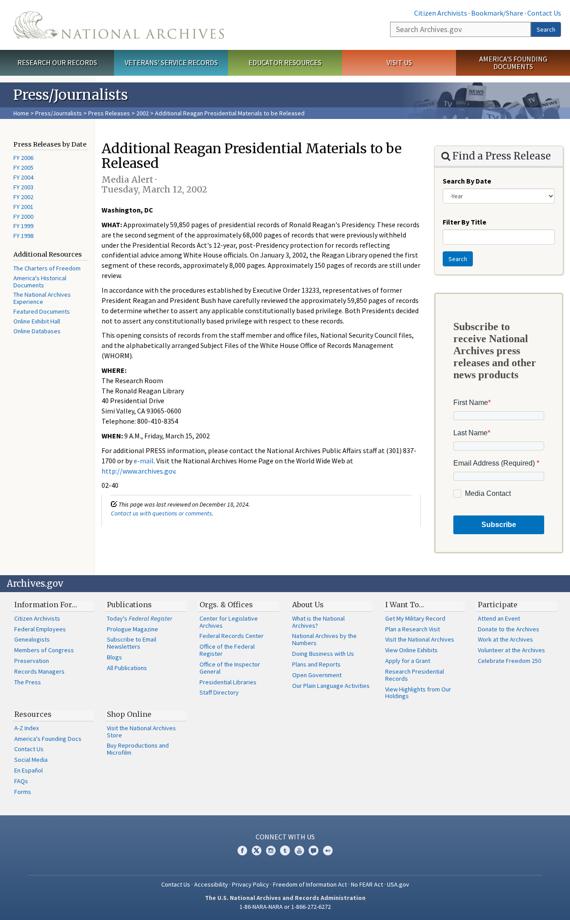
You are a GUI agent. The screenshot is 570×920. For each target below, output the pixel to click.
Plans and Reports (316, 664)
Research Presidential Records (414, 675)
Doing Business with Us (323, 654)
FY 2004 (23, 177)
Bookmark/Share (497, 12)
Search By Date (467, 180)
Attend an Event (499, 618)
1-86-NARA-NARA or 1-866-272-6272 (285, 907)
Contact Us (544, 12)
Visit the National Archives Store (141, 731)
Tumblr (285, 850)
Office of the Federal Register (227, 650)
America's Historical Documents (39, 281)
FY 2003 (23, 187)
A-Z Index (26, 728)
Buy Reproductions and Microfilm (138, 748)
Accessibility (211, 884)
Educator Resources (285, 62)
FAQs (21, 781)
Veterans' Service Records (171, 62)
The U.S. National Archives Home (118, 25)
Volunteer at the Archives (511, 650)
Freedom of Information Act (310, 884)
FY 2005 (23, 168)
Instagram (270, 850)
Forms (22, 792)
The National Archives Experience (42, 298)
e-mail (144, 460)
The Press (27, 682)
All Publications (127, 668)
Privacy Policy (250, 884)
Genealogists (32, 639)
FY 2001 (23, 207)
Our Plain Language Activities (331, 686)
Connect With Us (285, 836)
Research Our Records (57, 62)
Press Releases (109, 113)
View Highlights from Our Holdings (418, 692)
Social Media (31, 760)
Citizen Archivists (440, 12)
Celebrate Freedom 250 (509, 661)
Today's (139, 618)
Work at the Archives (505, 639)
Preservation (31, 661)
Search (546, 29)
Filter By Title (464, 221)
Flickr (327, 850)
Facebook (242, 850)
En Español (28, 770)
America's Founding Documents (513, 62)
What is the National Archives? (318, 622)
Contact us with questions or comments (161, 513)
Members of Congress (44, 650)
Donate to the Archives (508, 629)
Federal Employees (40, 629)
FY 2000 (23, 217)
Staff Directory (219, 692)
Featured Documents (41, 311)
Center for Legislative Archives (229, 622)
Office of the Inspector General (230, 667)
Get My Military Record (415, 618)
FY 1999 (23, 226)
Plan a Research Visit (412, 629)
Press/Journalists (58, 113)
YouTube (299, 850)
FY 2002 (23, 197)
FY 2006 (23, 158)
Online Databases (37, 331)
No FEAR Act (367, 884)
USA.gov (398, 884)
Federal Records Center (232, 636)
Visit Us (399, 62)
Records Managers (39, 671)
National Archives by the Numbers (324, 639)
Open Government (317, 675)
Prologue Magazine (132, 629)
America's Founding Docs (47, 739)
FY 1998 (23, 236)
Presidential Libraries (228, 682)
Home (21, 113)
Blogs (114, 657)
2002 (142, 113)
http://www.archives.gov (138, 470)
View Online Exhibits (411, 650)
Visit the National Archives (419, 639)
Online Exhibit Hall (36, 321)
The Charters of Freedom (47, 268)
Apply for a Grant (407, 661)
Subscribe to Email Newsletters (131, 642)
